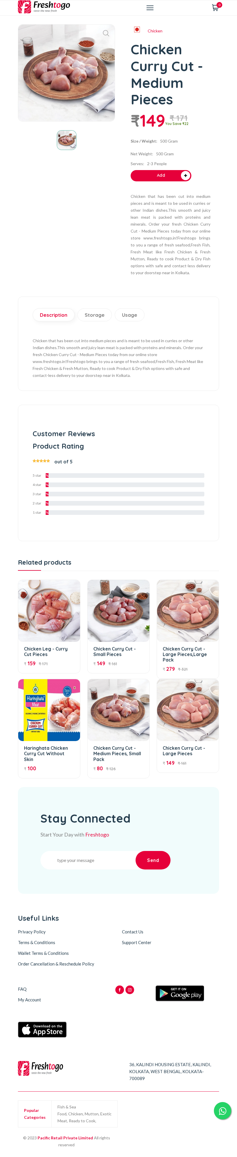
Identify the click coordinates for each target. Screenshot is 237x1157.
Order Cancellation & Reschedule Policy (56, 963)
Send (153, 860)
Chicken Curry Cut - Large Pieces (184, 750)
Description (53, 315)
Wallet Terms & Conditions (43, 953)
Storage (95, 315)
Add (161, 175)
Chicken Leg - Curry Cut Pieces (46, 651)
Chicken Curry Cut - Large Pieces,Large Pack (185, 654)
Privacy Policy (32, 931)
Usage (129, 315)
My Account (29, 999)
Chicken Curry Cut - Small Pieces (114, 651)
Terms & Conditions (36, 942)
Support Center (136, 942)
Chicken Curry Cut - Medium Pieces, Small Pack (117, 753)
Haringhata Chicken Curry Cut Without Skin (46, 753)
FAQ (22, 989)
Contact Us (132, 931)
